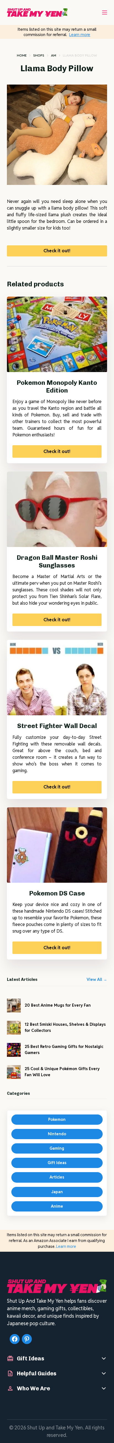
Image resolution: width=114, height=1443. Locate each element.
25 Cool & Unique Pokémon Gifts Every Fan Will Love (62, 1071)
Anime (57, 1206)
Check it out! (56, 251)
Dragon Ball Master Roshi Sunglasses (57, 561)
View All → (97, 979)
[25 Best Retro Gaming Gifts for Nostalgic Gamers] (14, 1050)
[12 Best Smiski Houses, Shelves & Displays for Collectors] (14, 1028)
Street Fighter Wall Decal (57, 726)
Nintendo (57, 1133)
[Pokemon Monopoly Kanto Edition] (57, 334)
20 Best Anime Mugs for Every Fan (58, 1005)
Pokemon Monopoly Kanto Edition (57, 386)
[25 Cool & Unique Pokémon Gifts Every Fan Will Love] (14, 1072)
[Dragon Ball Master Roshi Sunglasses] (57, 509)
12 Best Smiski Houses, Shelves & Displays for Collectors (65, 1027)
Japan (57, 1191)
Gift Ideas (57, 1162)
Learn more (79, 34)
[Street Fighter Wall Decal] (57, 677)
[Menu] (104, 12)
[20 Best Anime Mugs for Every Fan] (14, 1005)
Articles (57, 1177)
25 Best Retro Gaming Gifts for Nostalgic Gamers (64, 1049)
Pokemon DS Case (57, 893)
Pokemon (57, 1119)
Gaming (57, 1148)
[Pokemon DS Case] (57, 845)
